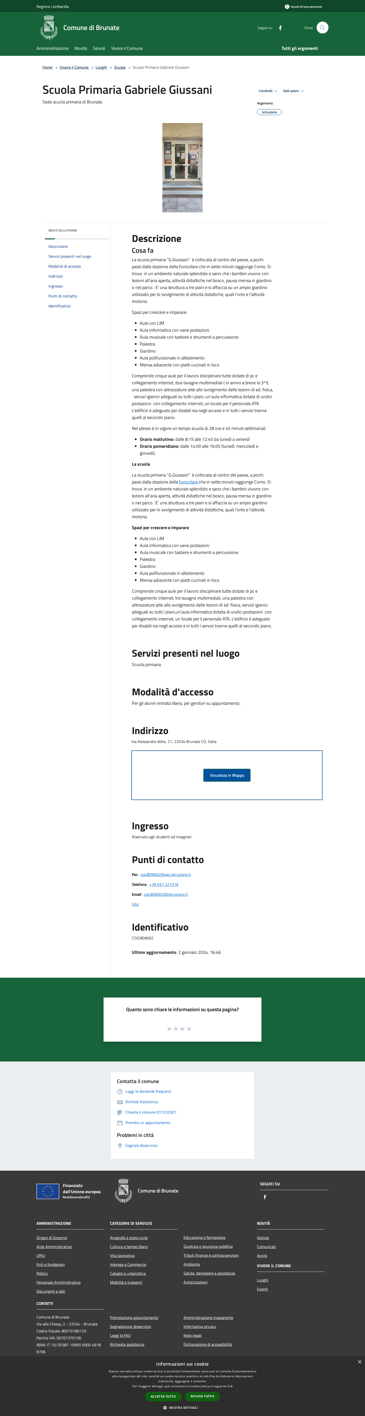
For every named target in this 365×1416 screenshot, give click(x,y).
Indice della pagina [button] (62, 230)
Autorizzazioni (195, 1282)
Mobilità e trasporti (126, 1282)
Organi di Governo (51, 1238)
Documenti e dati (50, 1291)
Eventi (262, 1289)
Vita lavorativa (122, 1255)
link (230, 1386)
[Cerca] (322, 27)
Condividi (266, 91)
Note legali (192, 1335)
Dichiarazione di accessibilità (207, 1344)
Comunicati (266, 1247)
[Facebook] (278, 27)
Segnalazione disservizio (130, 1326)
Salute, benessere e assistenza (209, 1273)
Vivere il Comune (74, 67)
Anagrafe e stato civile (129, 1238)
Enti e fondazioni (50, 1264)
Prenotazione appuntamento (134, 1317)
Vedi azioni (291, 91)
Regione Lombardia (52, 6)
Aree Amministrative (54, 1247)
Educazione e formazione (204, 1237)
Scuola (119, 67)
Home (47, 67)
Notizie (263, 1238)
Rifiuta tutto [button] (202, 1396)
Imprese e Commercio (128, 1264)
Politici (42, 1273)
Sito (135, 904)
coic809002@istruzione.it (166, 894)
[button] (182, 1407)
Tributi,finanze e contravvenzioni (211, 1255)
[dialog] (182, 1386)
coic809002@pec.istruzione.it (166, 874)
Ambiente (191, 1264)
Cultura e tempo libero (129, 1247)
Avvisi (262, 1255)
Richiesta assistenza (127, 1344)
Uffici (40, 1255)
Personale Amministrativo (58, 1282)
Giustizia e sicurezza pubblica (208, 1246)
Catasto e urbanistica (128, 1273)
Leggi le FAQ (120, 1335)
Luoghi (101, 67)
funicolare (188, 482)
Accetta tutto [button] (163, 1396)
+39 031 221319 (163, 884)
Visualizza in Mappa (227, 775)
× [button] (359, 1362)
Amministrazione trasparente (208, 1317)
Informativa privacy (199, 1326)
